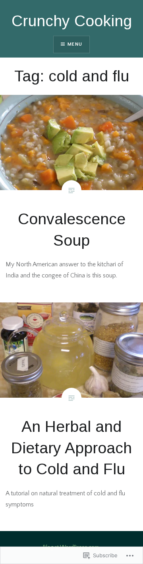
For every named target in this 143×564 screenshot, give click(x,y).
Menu (75, 44)
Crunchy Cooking (72, 20)
